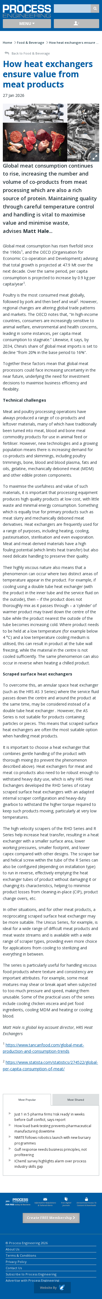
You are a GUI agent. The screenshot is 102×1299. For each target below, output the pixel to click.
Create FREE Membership (50, 1217)
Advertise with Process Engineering (32, 1280)
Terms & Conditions (21, 1255)
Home (7, 42)
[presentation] (27, 1100)
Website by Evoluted (52, 1287)
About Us (12, 1249)
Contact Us (14, 1267)
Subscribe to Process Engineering (31, 1274)
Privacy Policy (16, 1261)
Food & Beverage (30, 42)
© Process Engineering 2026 (27, 1242)
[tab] (27, 1100)
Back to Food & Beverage (30, 53)
